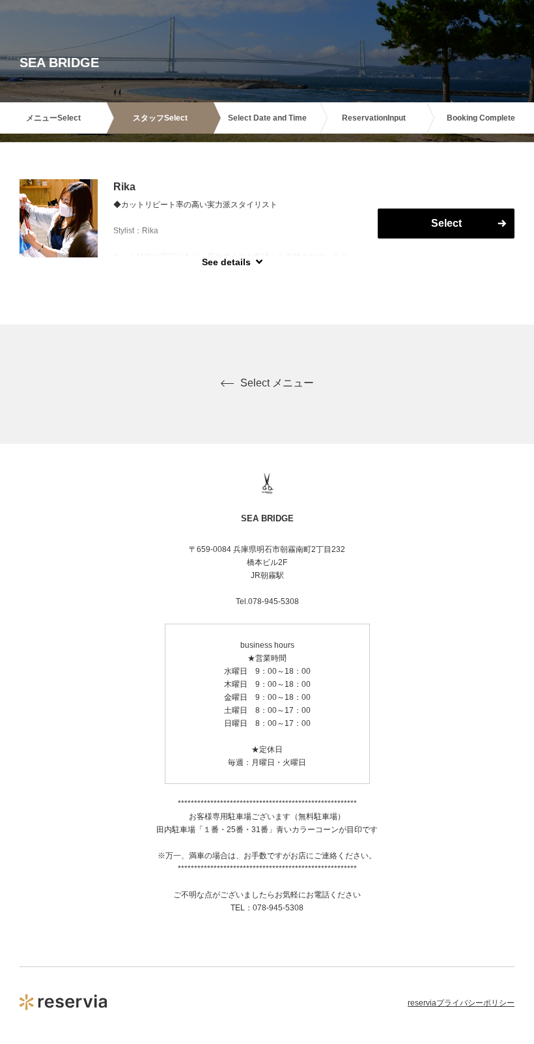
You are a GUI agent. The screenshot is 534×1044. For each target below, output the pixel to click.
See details (226, 262)
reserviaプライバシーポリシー (461, 1003)
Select (446, 223)
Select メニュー (277, 382)
